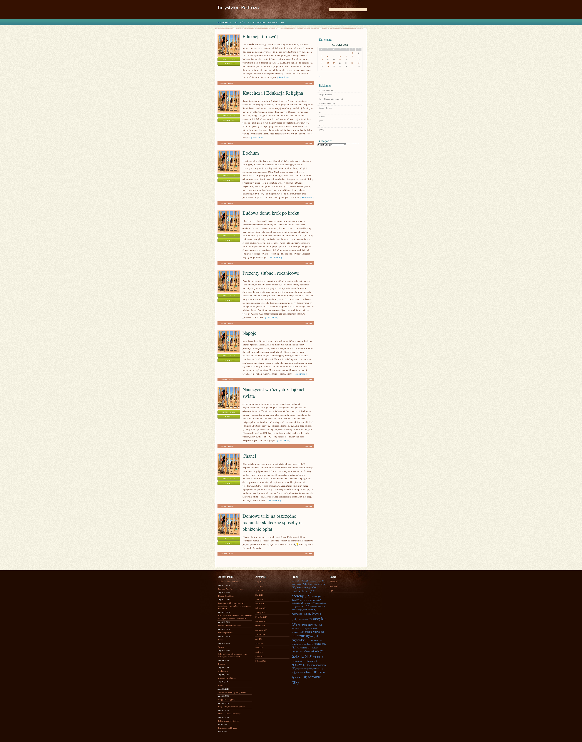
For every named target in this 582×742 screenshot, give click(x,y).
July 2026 (259, 586)
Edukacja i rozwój (260, 36)
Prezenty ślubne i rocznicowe (270, 273)
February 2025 (260, 661)
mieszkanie (303, 619)
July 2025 (259, 639)
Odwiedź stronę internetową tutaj (331, 99)
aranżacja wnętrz (317, 581)
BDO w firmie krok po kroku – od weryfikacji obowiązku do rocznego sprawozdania (235, 617)
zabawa (318, 668)
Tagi (282, 22)
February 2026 (260, 608)
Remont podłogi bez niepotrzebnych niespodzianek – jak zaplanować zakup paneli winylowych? (234, 606)
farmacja (309, 603)
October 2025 (260, 625)
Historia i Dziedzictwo (226, 596)
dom (303, 600)
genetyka (302, 606)
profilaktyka (308, 635)
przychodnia (301, 640)
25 (328, 66)
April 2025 (259, 652)
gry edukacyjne (317, 606)
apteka (305, 581)
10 (322, 59)
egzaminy (298, 602)
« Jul (319, 76)
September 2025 (261, 630)
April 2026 (259, 599)
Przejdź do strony (325, 94)
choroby (301, 595)
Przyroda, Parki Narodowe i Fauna (230, 589)
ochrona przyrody (310, 624)
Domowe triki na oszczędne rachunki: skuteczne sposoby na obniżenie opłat (273, 522)
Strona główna (224, 22)
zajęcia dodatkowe (304, 672)
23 (359, 63)
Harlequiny (222, 685)
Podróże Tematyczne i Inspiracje (229, 625)
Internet (321, 116)
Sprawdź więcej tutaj (326, 90)
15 (352, 59)
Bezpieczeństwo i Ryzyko (227, 728)
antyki (296, 581)
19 (334, 63)
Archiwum (272, 22)
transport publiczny (304, 663)
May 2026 (259, 595)
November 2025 (261, 621)
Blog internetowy (256, 22)
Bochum (250, 152)
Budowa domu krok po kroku (270, 212)
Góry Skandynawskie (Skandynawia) (231, 706)
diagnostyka (318, 596)
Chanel (249, 455)
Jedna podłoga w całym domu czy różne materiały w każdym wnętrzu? (232, 655)
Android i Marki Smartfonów (228, 581)
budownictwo (303, 591)
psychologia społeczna (305, 643)
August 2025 (260, 634)
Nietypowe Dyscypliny (226, 699)
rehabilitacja (304, 647)
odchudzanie (298, 628)
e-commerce (314, 599)
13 (340, 59)
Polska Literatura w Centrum (228, 721)
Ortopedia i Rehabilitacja (227, 678)
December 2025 (261, 617)
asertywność (298, 584)
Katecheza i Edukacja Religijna (272, 92)
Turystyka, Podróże (238, 7)
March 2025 (259, 656)
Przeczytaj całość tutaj (327, 103)
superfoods (315, 651)
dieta (295, 600)
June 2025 (259, 643)
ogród (308, 628)
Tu (320, 112)
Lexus (220, 639)
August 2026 (260, 581)
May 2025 (259, 647)
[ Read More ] (283, 77)
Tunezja (221, 647)
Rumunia (221, 664)
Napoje (249, 333)
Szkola (302, 656)
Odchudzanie (223, 671)
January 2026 (260, 612)
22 (352, 63)
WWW (321, 130)
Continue (308, 83)
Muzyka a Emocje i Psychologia (229, 713)
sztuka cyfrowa (299, 661)
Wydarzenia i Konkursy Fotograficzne (232, 692)
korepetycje (299, 609)
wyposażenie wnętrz (304, 669)
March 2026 (259, 603)
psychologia (316, 640)
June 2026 (259, 590)
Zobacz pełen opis (325, 108)
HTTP (321, 121)
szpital (319, 656)
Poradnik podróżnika (225, 632)
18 (328, 63)
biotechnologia (306, 587)
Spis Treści (239, 22)
